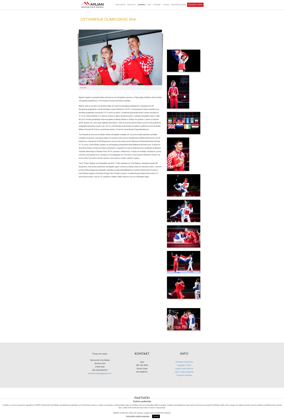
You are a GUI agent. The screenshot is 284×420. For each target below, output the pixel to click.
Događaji (142, 5)
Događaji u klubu (184, 365)
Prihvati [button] (156, 416)
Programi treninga (184, 375)
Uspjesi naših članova (184, 368)
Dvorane (156, 5)
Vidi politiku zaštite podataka (137, 416)
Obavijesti (131, 5)
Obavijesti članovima (184, 362)
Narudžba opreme (178, 5)
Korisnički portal (195, 5)
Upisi (149, 5)
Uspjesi (166, 5)
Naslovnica (120, 5)
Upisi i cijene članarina (184, 372)
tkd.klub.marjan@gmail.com (99, 373)
